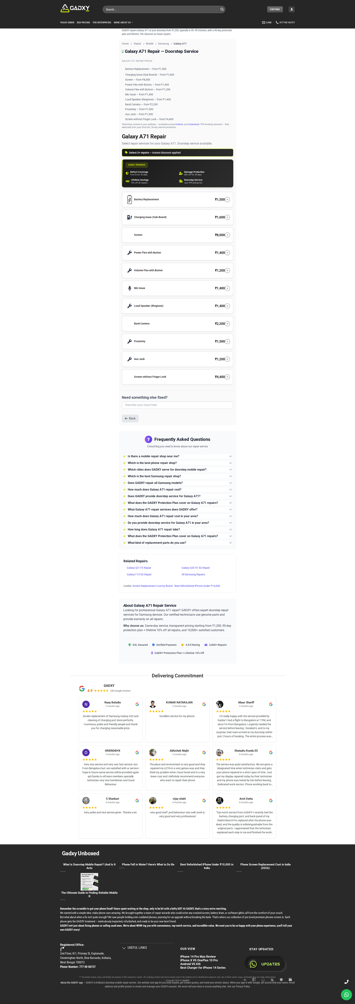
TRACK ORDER (67, 22)
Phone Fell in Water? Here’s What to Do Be (148, 864)
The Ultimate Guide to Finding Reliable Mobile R (89, 894)
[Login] (292, 9)
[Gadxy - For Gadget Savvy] (78, 8)
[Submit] (222, 9)
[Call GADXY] (346, 982)
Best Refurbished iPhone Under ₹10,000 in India (206, 866)
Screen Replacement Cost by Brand (153, 585)
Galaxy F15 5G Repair (139, 574)
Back (132, 418)
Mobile (149, 43)
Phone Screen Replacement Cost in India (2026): (265, 866)
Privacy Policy (243, 986)
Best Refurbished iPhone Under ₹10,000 (197, 585)
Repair (137, 43)
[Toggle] (124, 948)
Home (125, 43)
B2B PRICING (83, 22)
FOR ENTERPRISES (102, 22)
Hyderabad (193, 124)
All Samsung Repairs (193, 574)
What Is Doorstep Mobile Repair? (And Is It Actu (89, 866)
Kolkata (179, 124)
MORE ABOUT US (122, 22)
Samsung (163, 43)
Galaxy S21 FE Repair (139, 567)
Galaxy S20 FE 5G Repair (196, 567)
